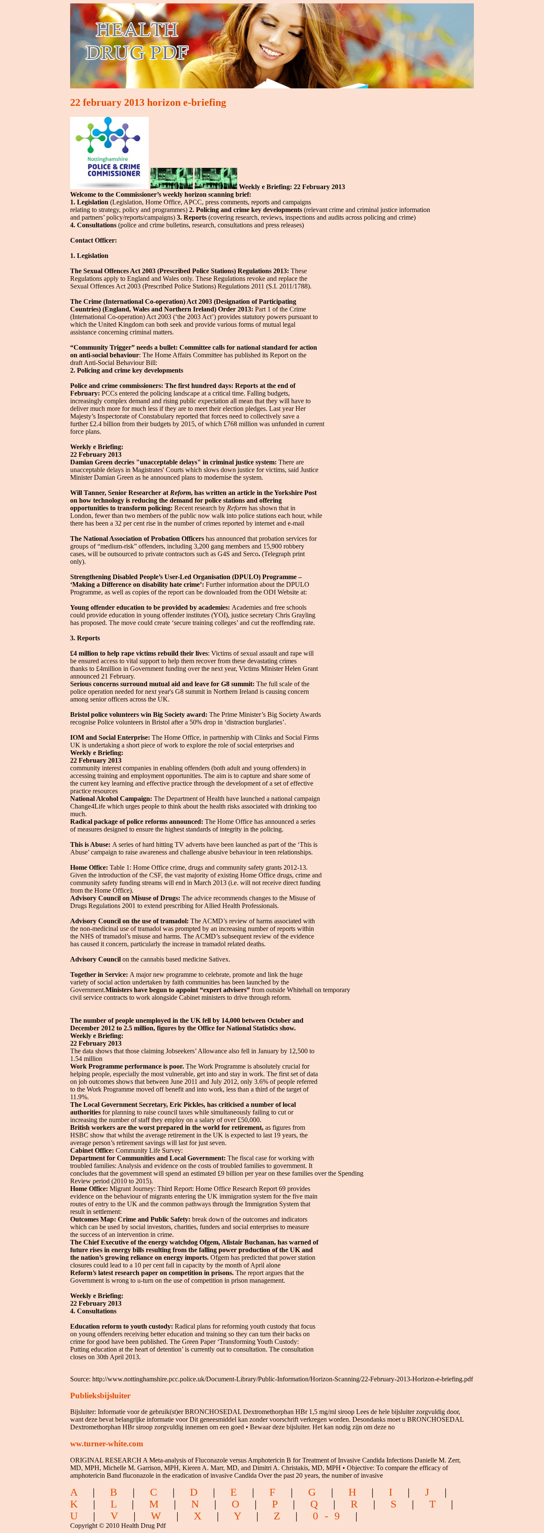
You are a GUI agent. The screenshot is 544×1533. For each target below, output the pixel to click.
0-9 (329, 1516)
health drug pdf (185, 40)
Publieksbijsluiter (100, 1395)
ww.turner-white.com (106, 1443)
